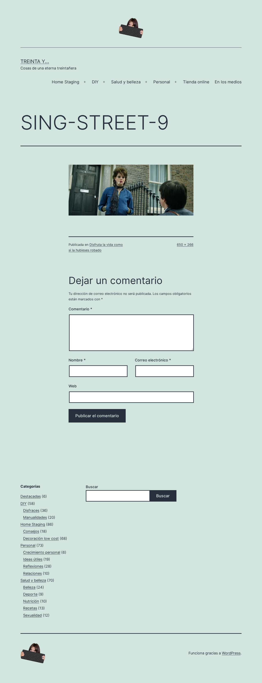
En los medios (228, 81)
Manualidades (35, 517)
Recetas (30, 608)
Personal (161, 81)
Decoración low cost (41, 538)
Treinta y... (34, 61)
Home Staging (65, 81)
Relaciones (32, 573)
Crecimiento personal (41, 552)
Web (73, 386)
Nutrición (31, 601)
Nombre (77, 360)
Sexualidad (32, 615)
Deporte (30, 594)
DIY (95, 81)
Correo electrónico (153, 360)
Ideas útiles (32, 559)
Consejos (31, 531)
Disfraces (31, 510)
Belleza (29, 587)
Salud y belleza (126, 81)
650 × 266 (185, 245)
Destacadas (30, 496)
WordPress (231, 653)
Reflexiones (33, 566)
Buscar (92, 487)
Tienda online (196, 81)
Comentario (80, 309)
